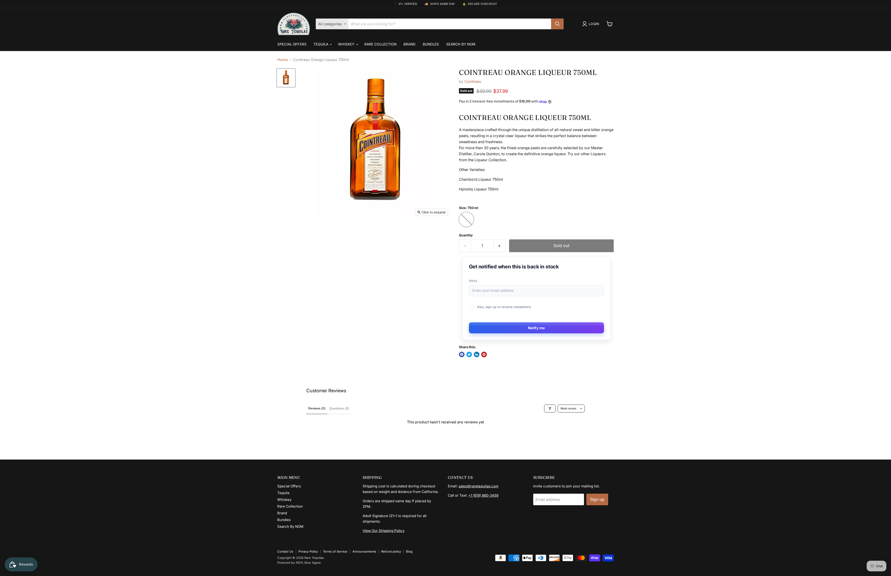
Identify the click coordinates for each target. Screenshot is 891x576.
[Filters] (550, 408)
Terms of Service (335, 551)
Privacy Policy (308, 551)
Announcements (364, 551)
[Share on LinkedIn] (476, 354)
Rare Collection (380, 44)
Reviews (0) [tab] (317, 408)
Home (282, 60)
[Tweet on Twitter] (469, 354)
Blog (409, 551)
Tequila (321, 44)
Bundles (431, 44)
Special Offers (292, 44)
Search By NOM (461, 44)
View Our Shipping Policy (383, 530)
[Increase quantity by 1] (499, 245)
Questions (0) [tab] (339, 408)
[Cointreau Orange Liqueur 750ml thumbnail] (286, 78)
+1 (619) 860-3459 (483, 495)
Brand (410, 44)
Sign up (597, 499)
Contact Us (285, 551)
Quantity (466, 235)
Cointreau (472, 81)
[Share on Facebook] (462, 354)
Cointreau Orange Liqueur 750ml (528, 72)
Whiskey (346, 44)
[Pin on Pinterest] (484, 354)
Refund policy (391, 551)
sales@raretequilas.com (478, 486)
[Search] (557, 24)
